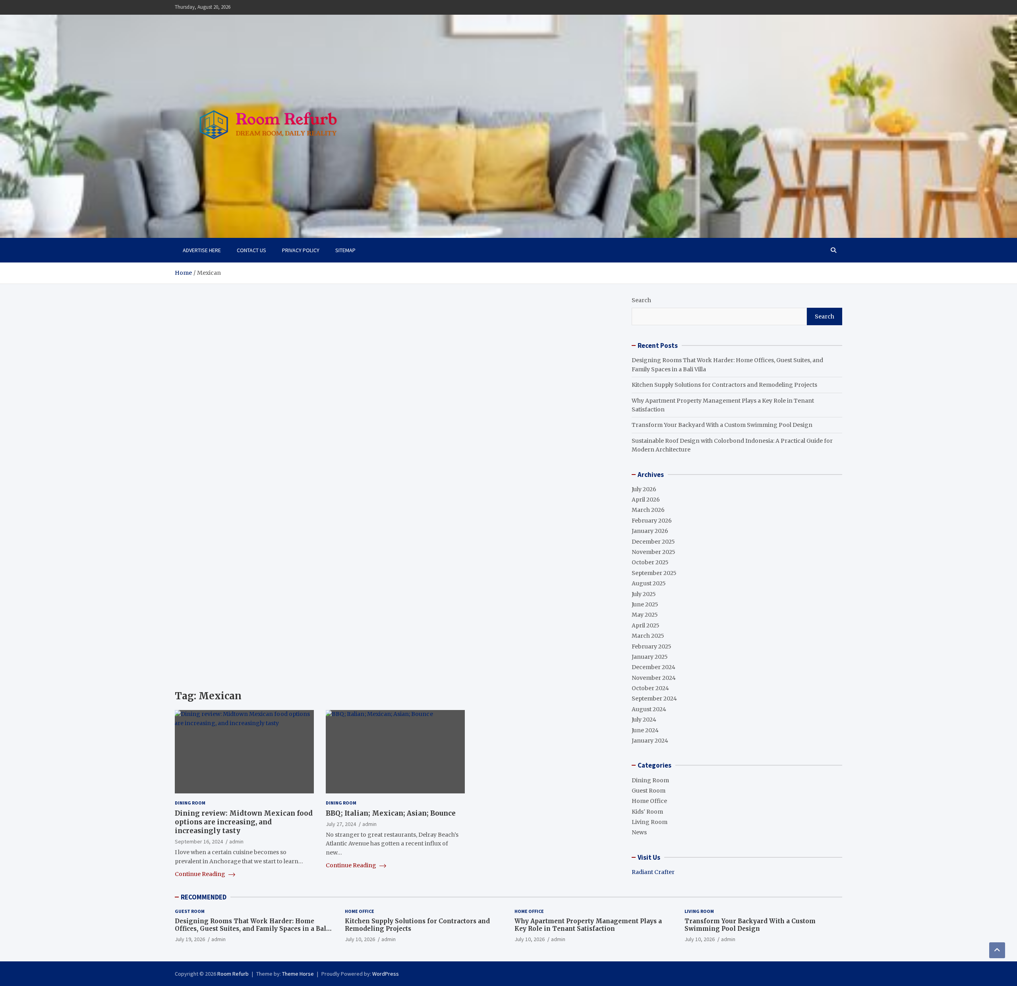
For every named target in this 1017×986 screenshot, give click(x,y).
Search (641, 300)
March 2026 (648, 509)
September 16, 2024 (199, 841)
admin (236, 841)
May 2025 (645, 614)
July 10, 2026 (360, 939)
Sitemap (345, 250)
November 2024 (654, 677)
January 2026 (650, 530)
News (639, 832)
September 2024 (654, 698)
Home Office (649, 801)
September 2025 (654, 573)
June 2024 (645, 730)
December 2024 (653, 667)
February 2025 (651, 646)
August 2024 (649, 709)
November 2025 (653, 552)
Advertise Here (202, 250)
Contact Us (251, 250)
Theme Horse (298, 973)
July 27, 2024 (341, 824)
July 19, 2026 (190, 939)
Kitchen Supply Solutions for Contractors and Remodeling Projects (724, 384)
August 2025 (649, 583)
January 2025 (650, 656)
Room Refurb (233, 973)
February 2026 (652, 520)
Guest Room (648, 790)
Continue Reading (200, 874)
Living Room (649, 822)
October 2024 (650, 688)
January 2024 (650, 740)
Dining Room (190, 803)
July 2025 (644, 594)
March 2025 (648, 635)
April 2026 (646, 499)
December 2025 (653, 541)
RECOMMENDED (203, 897)
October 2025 (650, 562)
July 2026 (644, 489)
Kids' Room (647, 811)
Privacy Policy (300, 250)
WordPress (385, 973)
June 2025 (645, 604)
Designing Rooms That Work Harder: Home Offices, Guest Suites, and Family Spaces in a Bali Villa (252, 928)
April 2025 (645, 625)
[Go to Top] (997, 950)
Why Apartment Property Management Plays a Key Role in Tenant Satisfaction (588, 925)
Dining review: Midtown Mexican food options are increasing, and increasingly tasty (244, 822)
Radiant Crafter (653, 872)
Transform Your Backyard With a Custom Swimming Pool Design (722, 424)
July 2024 (644, 719)
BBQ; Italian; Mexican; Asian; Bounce (391, 813)
